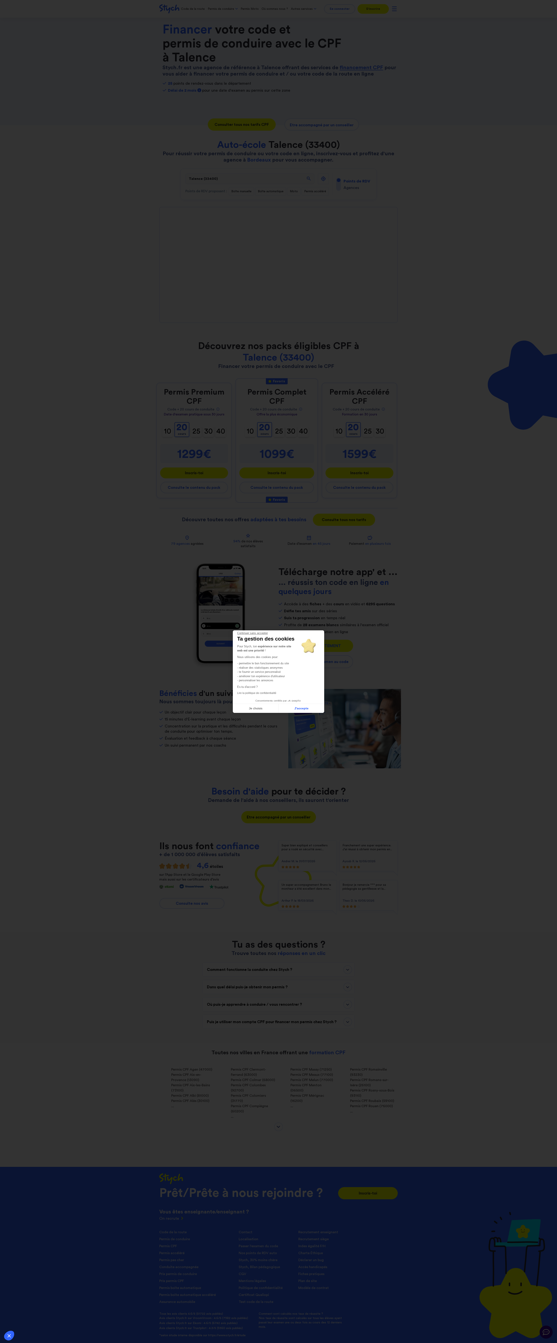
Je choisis (255, 708)
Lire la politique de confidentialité (256, 693)
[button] (9, 1335)
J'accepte (301, 708)
